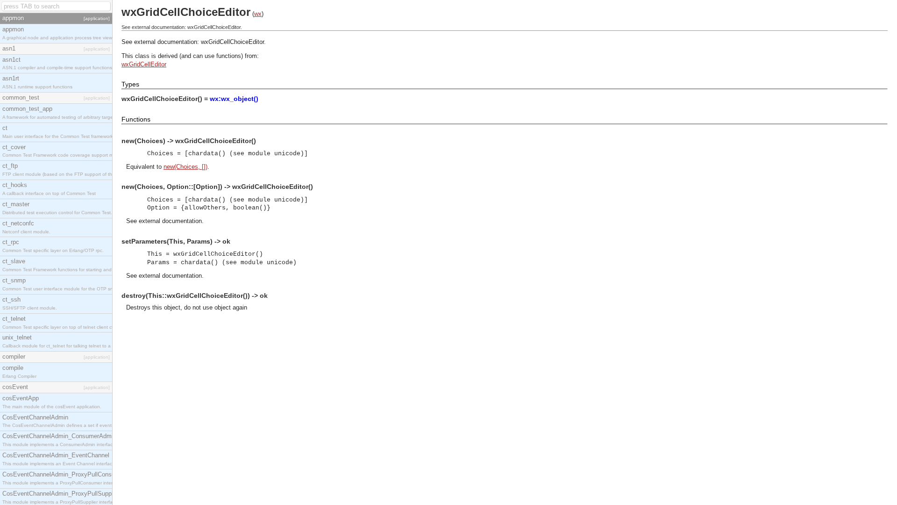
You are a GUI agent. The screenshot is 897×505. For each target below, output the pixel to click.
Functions (135, 119)
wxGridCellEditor (143, 64)
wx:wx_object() (234, 98)
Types (130, 84)
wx (258, 13)
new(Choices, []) (185, 166)
